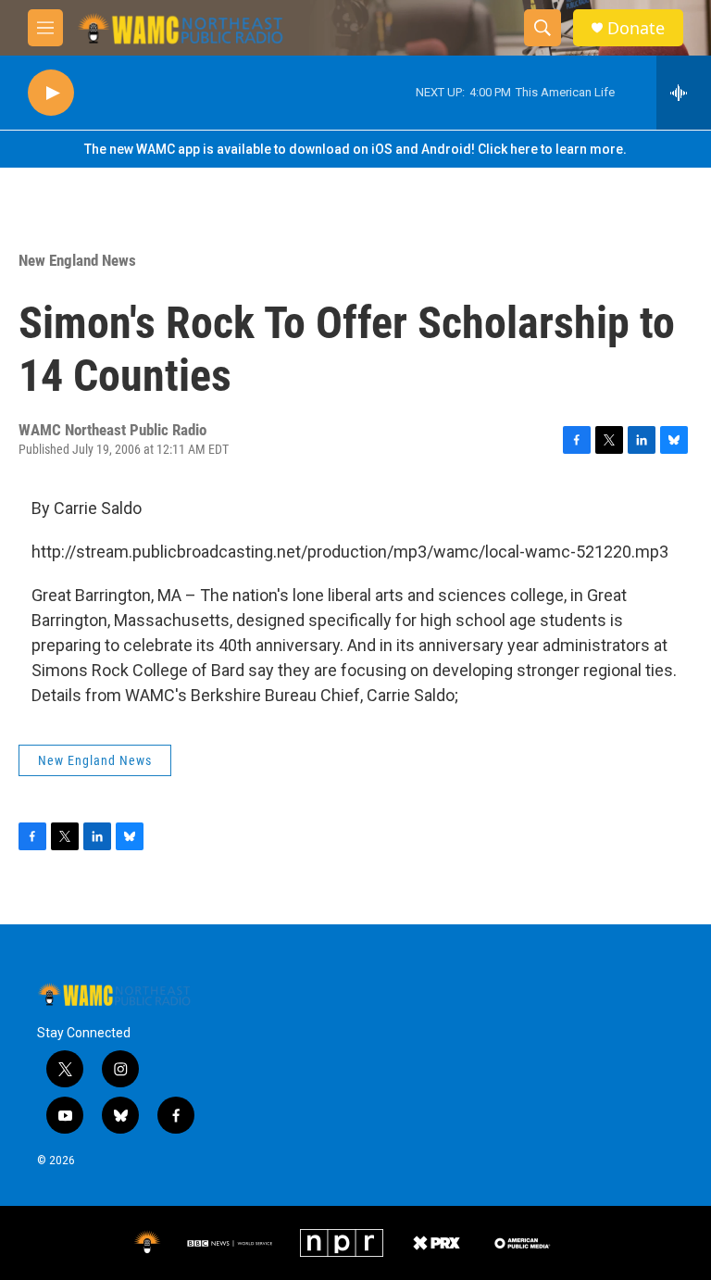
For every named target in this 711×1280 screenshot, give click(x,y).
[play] (51, 93)
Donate (636, 28)
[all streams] (683, 93)
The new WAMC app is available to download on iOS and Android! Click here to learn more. (355, 149)
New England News (77, 260)
